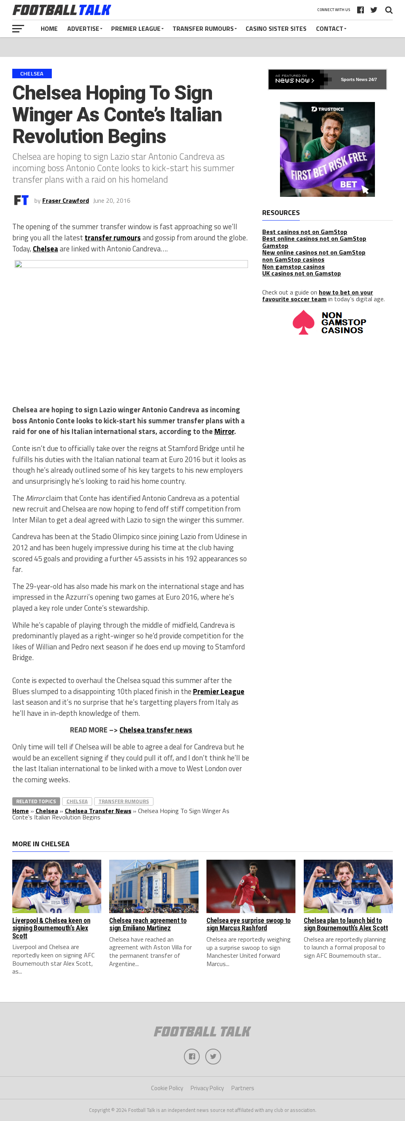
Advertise (83, 28)
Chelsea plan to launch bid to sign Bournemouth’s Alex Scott (346, 924)
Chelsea (45, 248)
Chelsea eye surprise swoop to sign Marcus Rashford (248, 924)
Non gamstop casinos (293, 266)
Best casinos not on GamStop (304, 231)
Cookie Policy (167, 1088)
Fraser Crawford (65, 200)
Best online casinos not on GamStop (314, 238)
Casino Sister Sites (276, 28)
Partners (242, 1088)
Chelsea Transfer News (98, 810)
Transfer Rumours (203, 28)
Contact (329, 28)
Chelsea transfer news (155, 729)
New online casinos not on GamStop (313, 252)
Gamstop (275, 245)
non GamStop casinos (293, 259)
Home (49, 28)
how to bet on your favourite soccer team (317, 295)
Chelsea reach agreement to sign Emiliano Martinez (147, 924)
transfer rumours (113, 237)
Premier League (136, 28)
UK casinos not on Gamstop (301, 273)
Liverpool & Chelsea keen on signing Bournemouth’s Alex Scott (51, 928)
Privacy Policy (207, 1088)
